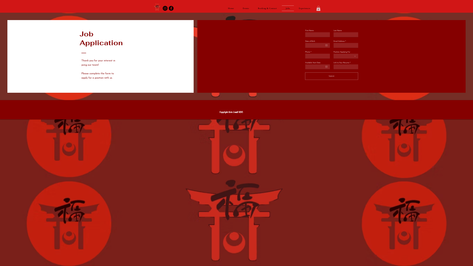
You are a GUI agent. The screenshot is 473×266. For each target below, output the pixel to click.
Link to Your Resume (341, 62)
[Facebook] (171, 8)
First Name (309, 30)
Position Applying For (342, 52)
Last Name (338, 30)
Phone (307, 52)
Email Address (339, 41)
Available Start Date (313, 62)
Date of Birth (310, 41)
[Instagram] (165, 8)
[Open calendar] (326, 45)
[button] (318, 8)
